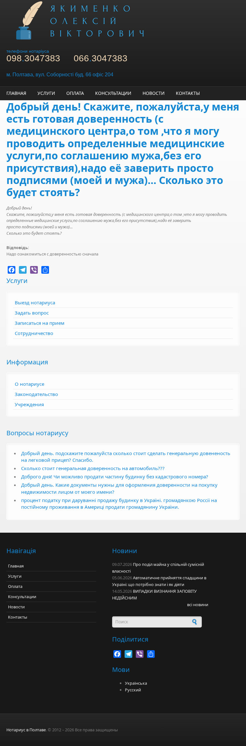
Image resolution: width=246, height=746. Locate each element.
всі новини (197, 604)
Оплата (75, 93)
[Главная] (123, 20)
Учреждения (29, 404)
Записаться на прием (39, 323)
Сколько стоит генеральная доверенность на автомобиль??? (93, 468)
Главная (16, 93)
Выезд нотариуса (35, 302)
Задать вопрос (32, 312)
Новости (154, 93)
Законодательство (36, 394)
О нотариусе (29, 384)
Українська (136, 683)
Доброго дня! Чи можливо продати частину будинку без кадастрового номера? (114, 476)
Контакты (188, 93)
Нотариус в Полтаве (26, 730)
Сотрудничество (34, 333)
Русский (133, 690)
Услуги (46, 93)
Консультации (113, 93)
